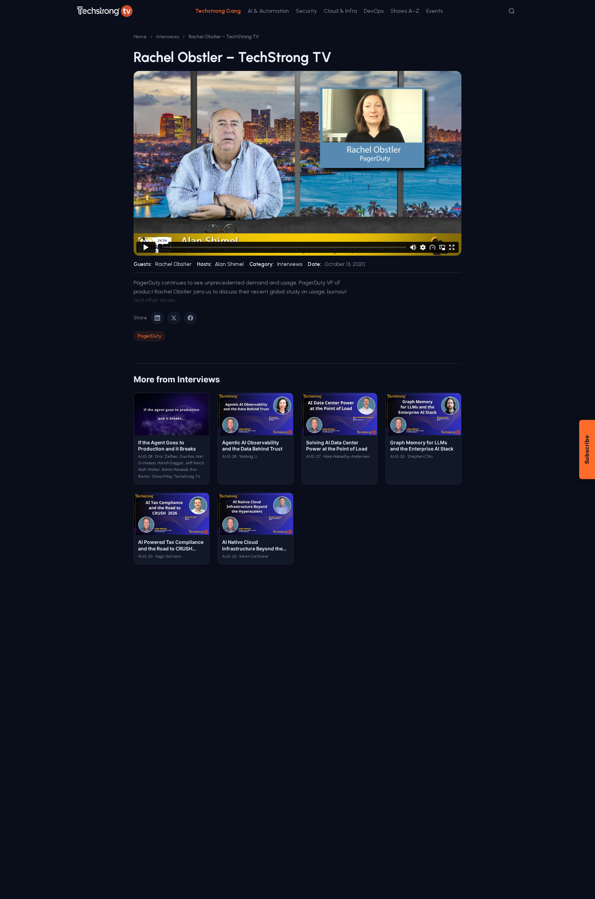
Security (306, 11)
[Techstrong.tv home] (105, 11)
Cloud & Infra (340, 11)
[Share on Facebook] (190, 318)
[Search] (511, 11)
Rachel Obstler (173, 264)
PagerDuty (149, 336)
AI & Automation (268, 11)
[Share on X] (174, 318)
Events (434, 11)
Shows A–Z (404, 11)
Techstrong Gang (218, 11)
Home (140, 37)
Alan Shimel (229, 264)
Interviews (167, 37)
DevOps (374, 11)
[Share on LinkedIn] (157, 318)
